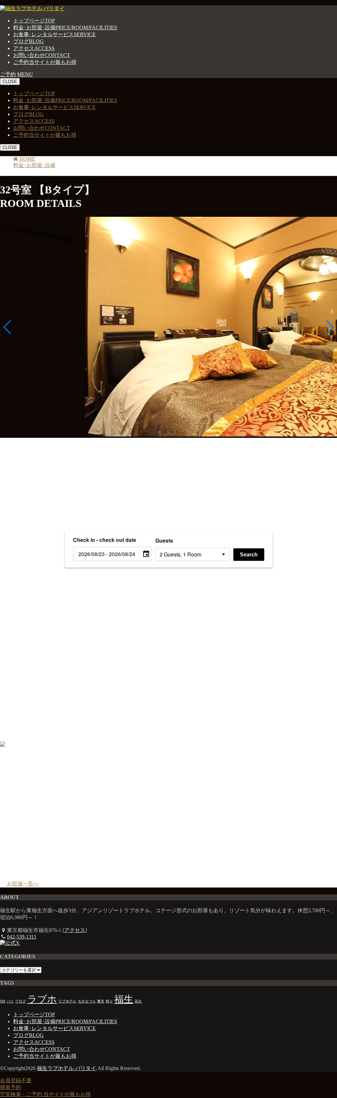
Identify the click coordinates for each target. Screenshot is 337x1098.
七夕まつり (87, 1001)
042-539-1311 (22, 937)
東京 (100, 1001)
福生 (123, 999)
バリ (10, 1001)
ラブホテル (67, 1001)
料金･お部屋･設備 (65, 27)
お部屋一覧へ (23, 884)
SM (2, 1001)
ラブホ (42, 999)
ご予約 (44, 62)
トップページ (34, 20)
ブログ (28, 41)
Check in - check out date (104, 539)
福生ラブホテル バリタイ (66, 1068)
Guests (164, 540)
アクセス (34, 48)
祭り (109, 1001)
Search (249, 554)
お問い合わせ (41, 55)
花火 (138, 1001)
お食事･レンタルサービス (54, 34)
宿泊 (22, 462)
